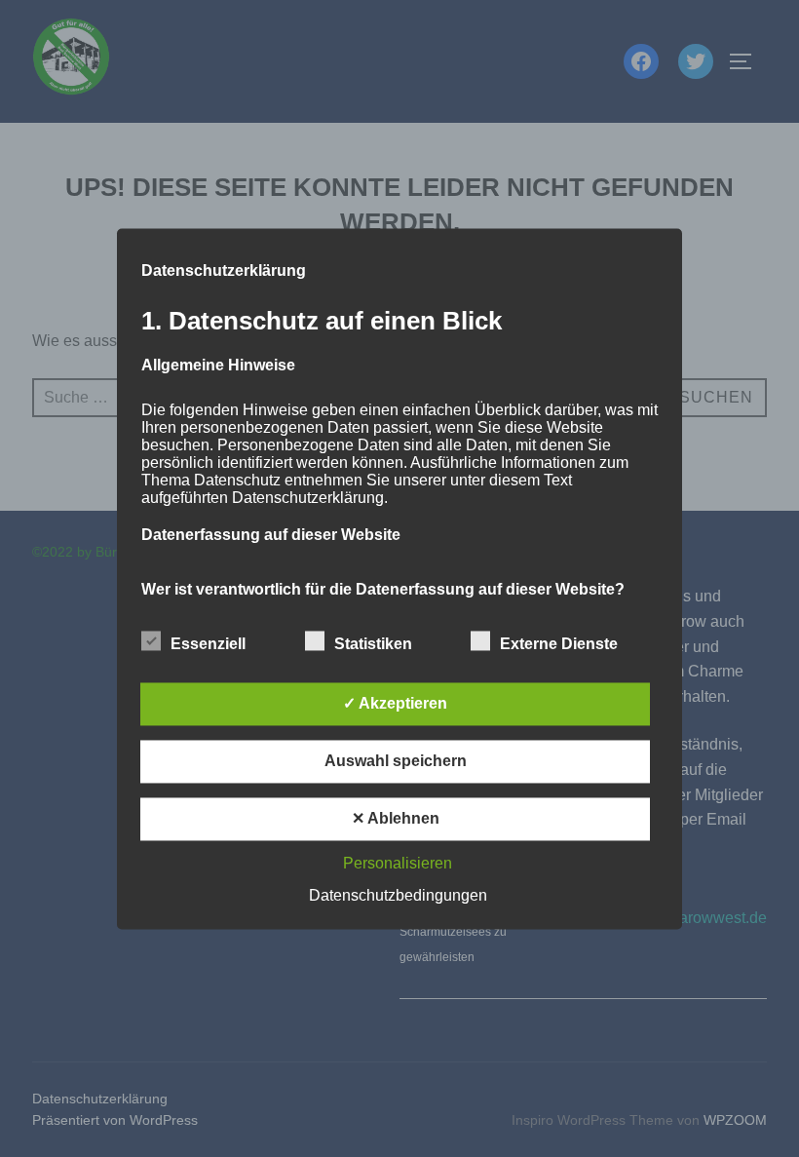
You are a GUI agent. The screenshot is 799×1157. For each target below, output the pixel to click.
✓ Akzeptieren (395, 703)
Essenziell (208, 644)
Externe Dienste (559, 644)
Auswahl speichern (395, 760)
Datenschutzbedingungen (398, 895)
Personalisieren (397, 863)
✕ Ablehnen (395, 818)
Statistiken (373, 644)
